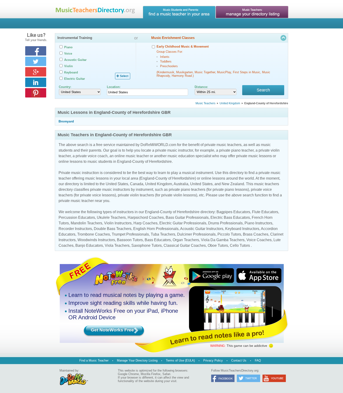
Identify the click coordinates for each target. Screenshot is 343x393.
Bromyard (66, 121)
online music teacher (132, 156)
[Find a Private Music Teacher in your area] (179, 12)
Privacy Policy (213, 360)
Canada (136, 184)
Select (124, 76)
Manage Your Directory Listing (137, 360)
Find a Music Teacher (93, 360)
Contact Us (238, 360)
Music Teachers (205, 103)
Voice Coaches (259, 240)
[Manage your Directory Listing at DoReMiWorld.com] (252, 12)
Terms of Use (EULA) (180, 360)
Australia (181, 184)
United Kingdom (230, 103)
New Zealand (233, 184)
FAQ (258, 360)
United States (117, 184)
